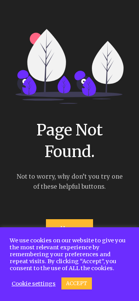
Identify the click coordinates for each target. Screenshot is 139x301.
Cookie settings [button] (34, 283)
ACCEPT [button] (76, 283)
